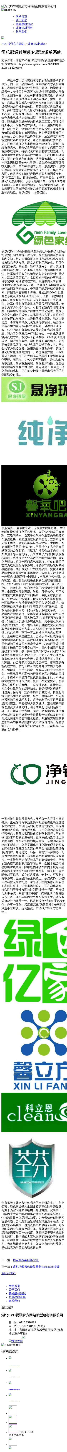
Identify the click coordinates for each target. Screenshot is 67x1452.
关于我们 (21, 20)
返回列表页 (8, 1273)
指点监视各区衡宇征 (26, 1260)
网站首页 (21, 16)
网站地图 (15, 1337)
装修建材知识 (24, 24)
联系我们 (21, 31)
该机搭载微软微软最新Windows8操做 (36, 1266)
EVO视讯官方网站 (13, 43)
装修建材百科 (24, 27)
